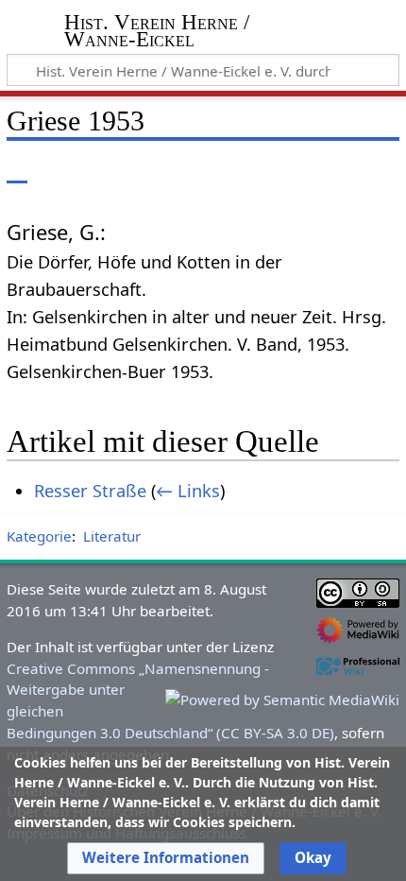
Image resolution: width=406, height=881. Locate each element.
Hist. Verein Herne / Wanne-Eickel (156, 32)
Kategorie (39, 536)
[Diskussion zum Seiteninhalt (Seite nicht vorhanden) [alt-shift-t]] (59, 170)
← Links (188, 490)
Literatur (112, 536)
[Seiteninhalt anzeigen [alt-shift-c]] (17, 170)
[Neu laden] (340, 170)
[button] (165, 858)
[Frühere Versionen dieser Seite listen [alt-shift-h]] (306, 170)
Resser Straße (90, 490)
